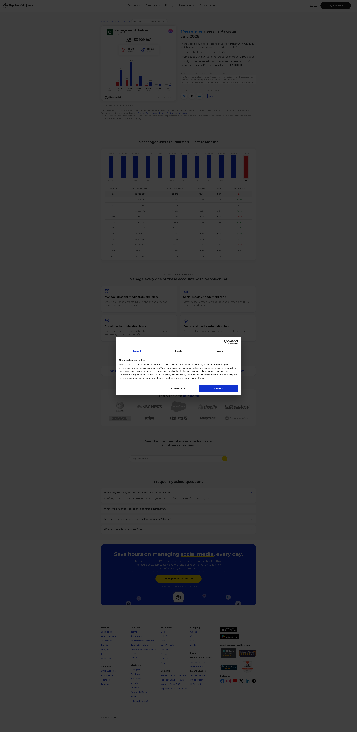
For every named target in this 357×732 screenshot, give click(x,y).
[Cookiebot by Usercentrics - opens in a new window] (226, 342)
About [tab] (220, 351)
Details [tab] (178, 351)
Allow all (218, 388)
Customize (176, 388)
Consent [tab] (136, 351)
